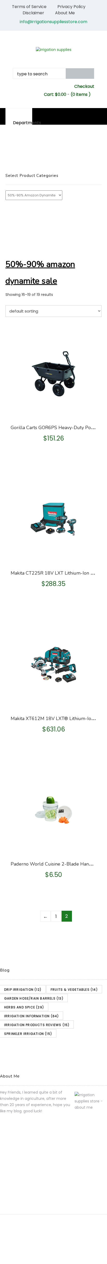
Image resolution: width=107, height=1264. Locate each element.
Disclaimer (33, 13)
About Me (65, 13)
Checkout (84, 86)
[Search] (80, 73)
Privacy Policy (71, 7)
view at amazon (54, 411)
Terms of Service (29, 7)
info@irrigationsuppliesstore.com (53, 22)
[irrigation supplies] (53, 49)
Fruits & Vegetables (74, 989)
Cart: (55, 94)
